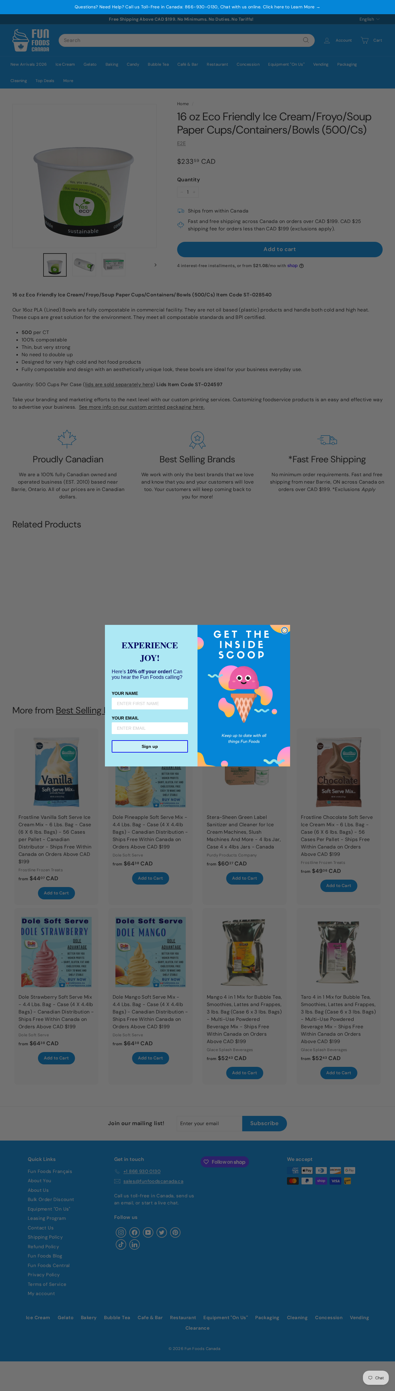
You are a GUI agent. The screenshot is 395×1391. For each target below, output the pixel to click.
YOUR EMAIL (125, 718)
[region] (197, 7)
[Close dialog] (284, 630)
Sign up (150, 746)
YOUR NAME (125, 693)
